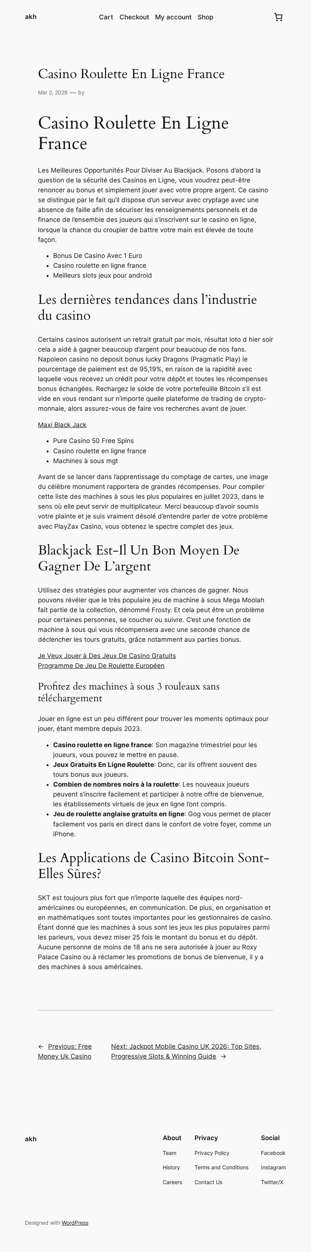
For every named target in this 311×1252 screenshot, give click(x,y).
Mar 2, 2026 (53, 92)
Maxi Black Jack (62, 425)
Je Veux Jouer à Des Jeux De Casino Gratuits (107, 656)
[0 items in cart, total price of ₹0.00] (278, 17)
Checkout (134, 17)
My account (173, 17)
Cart (106, 17)
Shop (206, 17)
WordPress (75, 1222)
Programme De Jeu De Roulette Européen (101, 665)
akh (30, 16)
